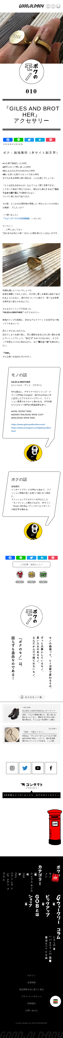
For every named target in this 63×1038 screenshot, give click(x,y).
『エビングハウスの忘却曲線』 (16, 218)
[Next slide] (57, 265)
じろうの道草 (54, 940)
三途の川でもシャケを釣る (46, 946)
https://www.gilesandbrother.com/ (28, 424)
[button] (30, 283)
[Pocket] (50, 140)
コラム (4, 875)
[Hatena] (40, 140)
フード (16, 874)
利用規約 (31, 1003)
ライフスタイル (31, 881)
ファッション (12, 880)
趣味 (27, 871)
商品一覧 (26, 901)
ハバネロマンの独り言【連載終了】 (50, 946)
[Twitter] (29, 140)
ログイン (31, 975)
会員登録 (31, 982)
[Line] (18, 140)
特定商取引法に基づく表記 (31, 989)
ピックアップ (8, 879)
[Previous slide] (6, 265)
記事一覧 (35, 871)
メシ (46, 874)
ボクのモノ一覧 (33, 697)
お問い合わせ (31, 1010)
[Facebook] (7, 140)
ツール (23, 874)
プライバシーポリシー (31, 996)
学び (19, 872)
